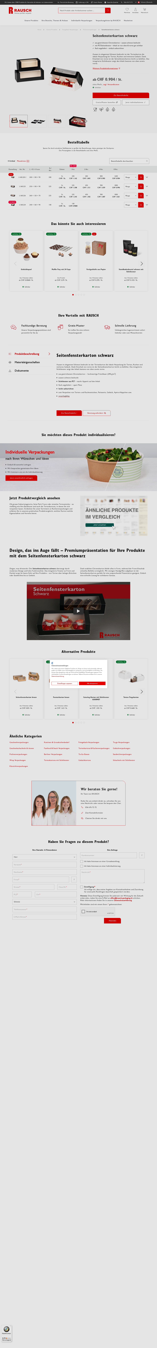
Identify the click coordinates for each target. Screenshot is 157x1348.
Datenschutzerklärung (57, 676)
